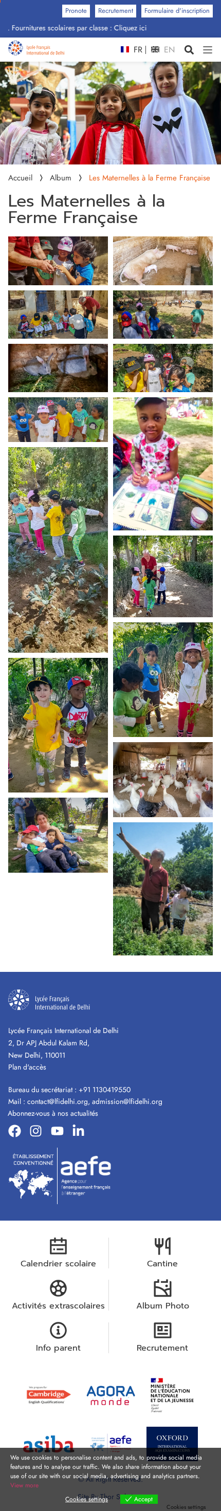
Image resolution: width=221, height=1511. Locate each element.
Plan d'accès (27, 1067)
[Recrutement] (163, 1330)
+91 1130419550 (105, 1089)
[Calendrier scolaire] (58, 1246)
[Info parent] (58, 1330)
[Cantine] (163, 1246)
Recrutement (162, 1348)
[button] (188, 49)
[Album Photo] (163, 1288)
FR (136, 50)
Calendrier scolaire (58, 1264)
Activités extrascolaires (58, 1306)
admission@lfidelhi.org (127, 1101)
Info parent (58, 1348)
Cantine (162, 1264)
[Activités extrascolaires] (58, 1288)
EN (168, 50)
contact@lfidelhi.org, (59, 1101)
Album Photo (162, 1306)
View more (24, 1485)
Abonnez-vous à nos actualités (53, 1113)
